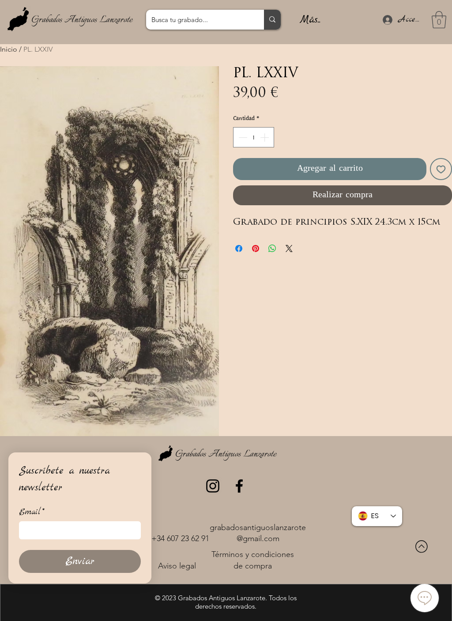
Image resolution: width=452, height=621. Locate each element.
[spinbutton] (253, 137)
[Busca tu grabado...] (272, 20)
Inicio (8, 49)
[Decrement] (241, 137)
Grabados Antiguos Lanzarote (81, 19)
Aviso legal (177, 566)
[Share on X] (289, 248)
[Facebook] (239, 486)
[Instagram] (213, 486)
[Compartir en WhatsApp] (272, 248)
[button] (439, 19)
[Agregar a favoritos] (441, 169)
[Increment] (265, 137)
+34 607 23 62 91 (180, 538)
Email (32, 512)
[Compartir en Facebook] (239, 248)
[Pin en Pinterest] (255, 248)
